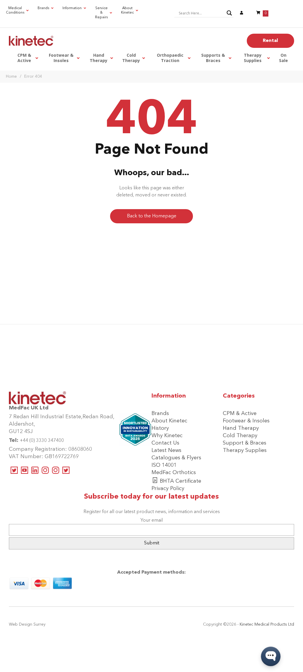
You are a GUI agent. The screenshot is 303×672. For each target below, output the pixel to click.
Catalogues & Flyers (176, 458)
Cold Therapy (240, 435)
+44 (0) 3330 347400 (42, 440)
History (160, 428)
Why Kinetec (167, 435)
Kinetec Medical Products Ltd (267, 624)
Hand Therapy (241, 428)
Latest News (166, 450)
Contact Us (165, 443)
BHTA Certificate (180, 481)
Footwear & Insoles (246, 421)
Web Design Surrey (27, 624)
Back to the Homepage (151, 216)
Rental (270, 40)
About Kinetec (169, 421)
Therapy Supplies (245, 450)
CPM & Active (240, 413)
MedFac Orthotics (174, 472)
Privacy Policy (168, 488)
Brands (160, 413)
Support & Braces (244, 443)
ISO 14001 (164, 465)
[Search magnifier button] (229, 13)
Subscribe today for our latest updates (151, 496)
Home (11, 76)
